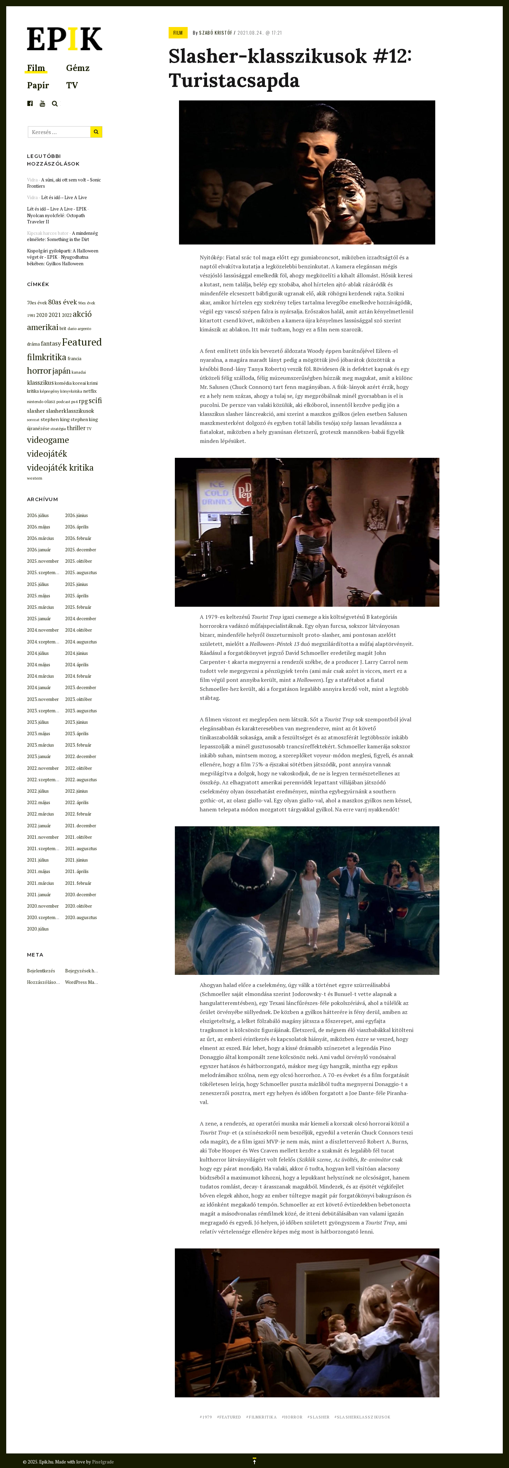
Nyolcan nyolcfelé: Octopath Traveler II (56, 218)
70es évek (37, 303)
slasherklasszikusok (364, 1417)
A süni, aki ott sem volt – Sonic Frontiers (64, 183)
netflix (90, 391)
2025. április (77, 596)
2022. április (77, 802)
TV (72, 85)
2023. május (38, 733)
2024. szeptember (44, 642)
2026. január (39, 549)
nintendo (35, 401)
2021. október (78, 837)
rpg (83, 401)
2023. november (43, 699)
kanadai (79, 372)
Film (36, 68)
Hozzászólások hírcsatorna (54, 982)
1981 (31, 315)
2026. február (78, 538)
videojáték (47, 453)
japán (61, 371)
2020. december (80, 894)
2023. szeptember (44, 711)
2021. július (38, 860)
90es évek (86, 302)
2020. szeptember (44, 917)
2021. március (40, 883)
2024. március (40, 676)
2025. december (80, 549)
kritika (33, 391)
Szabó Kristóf (215, 32)
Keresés (55, 103)
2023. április (77, 733)
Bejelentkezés (41, 971)
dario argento (79, 328)
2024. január (39, 687)
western (34, 478)
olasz (49, 401)
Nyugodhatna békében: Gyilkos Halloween (57, 260)
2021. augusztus (81, 848)
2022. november (43, 768)
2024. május (38, 664)
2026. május (38, 527)
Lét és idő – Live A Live (64, 197)
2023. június (76, 722)
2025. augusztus (81, 572)
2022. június (76, 791)
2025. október (78, 561)
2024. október (78, 630)
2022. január (39, 825)
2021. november (43, 837)
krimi (92, 383)
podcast (63, 401)
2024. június (76, 653)
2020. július (38, 929)
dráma (33, 344)
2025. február (78, 607)
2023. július (38, 722)
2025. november (43, 561)
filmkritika (263, 1417)
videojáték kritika (60, 467)
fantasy (51, 343)
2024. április (77, 664)
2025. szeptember (44, 572)
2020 (41, 315)
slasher (320, 1417)
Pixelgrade (103, 1462)
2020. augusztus (81, 917)
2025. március (40, 607)
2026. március (40, 538)
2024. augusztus (81, 642)
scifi (95, 400)
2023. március (40, 745)
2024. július (38, 653)
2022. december (80, 756)
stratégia (58, 428)
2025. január (39, 618)
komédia (63, 383)
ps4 (74, 401)
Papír (38, 85)
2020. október (78, 906)
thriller (76, 428)
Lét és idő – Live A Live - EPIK (57, 209)
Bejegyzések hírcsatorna (90, 971)
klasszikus (40, 382)
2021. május (38, 871)
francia (74, 359)
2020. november (43, 906)
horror (293, 1417)
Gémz (78, 68)
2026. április (77, 527)
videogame (48, 439)
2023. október (78, 699)
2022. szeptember (44, 779)
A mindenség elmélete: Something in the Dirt (62, 236)
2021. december (80, 825)
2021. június (76, 860)
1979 (207, 1417)
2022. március (40, 814)
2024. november (43, 630)
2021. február (78, 883)
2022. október (78, 768)
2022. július (38, 791)
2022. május (38, 802)
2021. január (39, 894)
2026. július (38, 515)
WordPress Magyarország (91, 982)
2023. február (78, 745)
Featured (231, 1417)
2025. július (38, 584)
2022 (67, 315)
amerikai (43, 326)
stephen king (55, 419)
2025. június (76, 584)
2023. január (39, 756)
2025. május (38, 596)
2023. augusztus (81, 711)
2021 (54, 315)
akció (82, 314)
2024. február (78, 676)
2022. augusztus (81, 779)
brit (63, 328)
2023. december (80, 687)
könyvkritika (71, 391)
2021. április (77, 871)
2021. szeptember (44, 848)
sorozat (33, 419)
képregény (49, 391)
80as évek (62, 301)
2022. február (78, 814)
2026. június (76, 515)
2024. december (80, 618)
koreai (79, 383)
